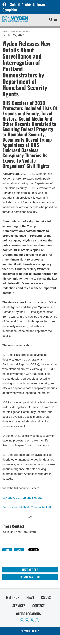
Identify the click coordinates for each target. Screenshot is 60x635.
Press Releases (20, 31)
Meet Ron (12, 597)
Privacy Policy (29, 631)
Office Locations (28, 613)
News (5, 31)
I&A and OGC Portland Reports (22, 497)
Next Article (30, 570)
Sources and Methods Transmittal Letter (27, 507)
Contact (38, 605)
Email (19, 549)
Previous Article (30, 577)
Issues (46, 597)
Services (18, 605)
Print (7, 549)
